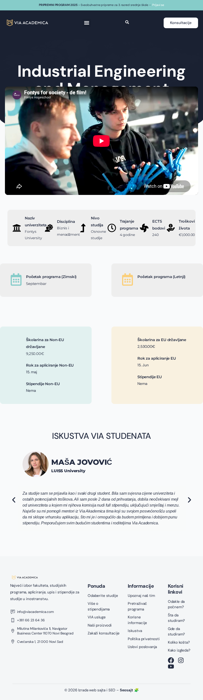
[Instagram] (181, 660)
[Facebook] (171, 660)
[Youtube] (171, 666)
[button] (87, 23)
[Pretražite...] (127, 22)
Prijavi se (158, 5)
